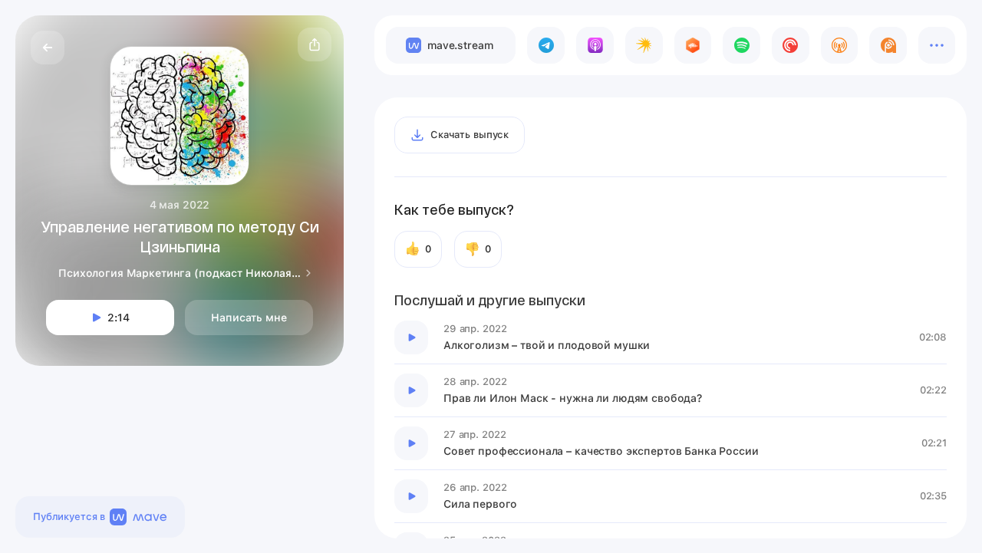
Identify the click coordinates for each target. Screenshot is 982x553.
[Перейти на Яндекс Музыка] (644, 45)
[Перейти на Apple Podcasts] (595, 45)
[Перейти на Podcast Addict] (888, 45)
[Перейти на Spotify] (741, 45)
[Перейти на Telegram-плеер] (546, 45)
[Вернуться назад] (47, 47)
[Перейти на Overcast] (839, 45)
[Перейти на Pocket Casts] (790, 45)
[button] (314, 44)
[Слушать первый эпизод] (411, 337)
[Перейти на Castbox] (693, 45)
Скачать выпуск (469, 134)
